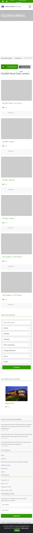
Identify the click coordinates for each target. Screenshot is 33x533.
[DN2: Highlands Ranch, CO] (12, 393)
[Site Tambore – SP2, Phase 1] (16, 282)
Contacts (3, 458)
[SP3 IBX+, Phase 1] (16, 128)
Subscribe (16, 516)
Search (17, 367)
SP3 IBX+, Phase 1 (8, 142)
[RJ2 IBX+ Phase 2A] (16, 167)
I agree (17, 530)
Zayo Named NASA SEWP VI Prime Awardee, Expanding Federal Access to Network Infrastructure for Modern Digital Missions (16, 426)
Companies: (4, 487)
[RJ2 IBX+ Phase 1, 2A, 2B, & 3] (16, 90)
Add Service (4, 468)
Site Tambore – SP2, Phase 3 (12, 257)
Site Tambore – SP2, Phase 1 (12, 295)
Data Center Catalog (13, 522)
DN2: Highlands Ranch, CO (10, 403)
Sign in (3, 472)
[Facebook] (3, 1)
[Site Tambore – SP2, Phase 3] (16, 244)
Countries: (4, 480)
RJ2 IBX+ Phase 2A (8, 180)
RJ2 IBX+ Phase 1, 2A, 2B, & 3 (12, 103)
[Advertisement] (16, 38)
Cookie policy (25, 528)
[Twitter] (7, 1)
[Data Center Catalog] (11, 6)
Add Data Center (5, 465)
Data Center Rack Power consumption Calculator (14, 462)
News (2, 455)
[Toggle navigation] (30, 6)
